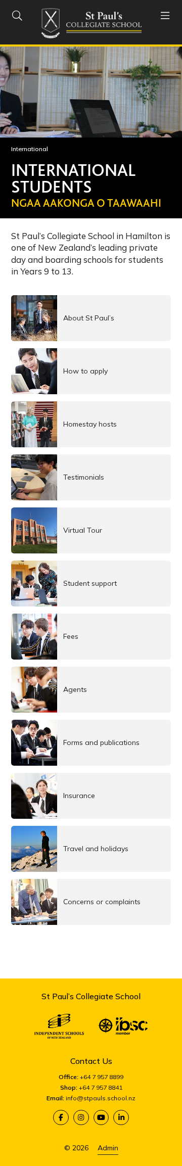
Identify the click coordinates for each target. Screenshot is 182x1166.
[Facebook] (61, 1118)
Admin (108, 1147)
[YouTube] (101, 1118)
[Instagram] (81, 1118)
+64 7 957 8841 (100, 1087)
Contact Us (91, 1061)
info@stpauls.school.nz (100, 1098)
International (29, 149)
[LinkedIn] (121, 1118)
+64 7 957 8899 (101, 1077)
